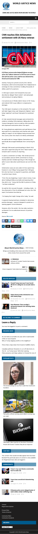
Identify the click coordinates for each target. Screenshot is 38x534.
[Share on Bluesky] (31, 221)
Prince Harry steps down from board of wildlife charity (18, 345)
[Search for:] (19, 22)
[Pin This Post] (12, 221)
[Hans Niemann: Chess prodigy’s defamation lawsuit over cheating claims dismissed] (5, 306)
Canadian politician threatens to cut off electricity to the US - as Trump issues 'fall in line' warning (18, 350)
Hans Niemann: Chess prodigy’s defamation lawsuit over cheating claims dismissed (23, 306)
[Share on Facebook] (3, 221)
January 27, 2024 (17, 289)
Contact (4, 505)
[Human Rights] (5, 471)
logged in (12, 326)
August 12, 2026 (17, 484)
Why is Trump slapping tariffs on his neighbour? (16, 341)
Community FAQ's (6, 516)
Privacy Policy (5, 510)
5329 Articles (29, 248)
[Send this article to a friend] (15, 221)
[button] (35, 18)
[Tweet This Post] (6, 221)
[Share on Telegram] (28, 221)
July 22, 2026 (16, 494)
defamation (16, 226)
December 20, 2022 (18, 299)
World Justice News (22, 43)
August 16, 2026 (17, 473)
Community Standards (8, 518)
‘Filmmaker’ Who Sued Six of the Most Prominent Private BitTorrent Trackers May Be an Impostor (18, 443)
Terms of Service (6, 512)
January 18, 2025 (8, 43)
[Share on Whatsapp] (22, 221)
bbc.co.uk (10, 216)
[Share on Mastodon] (25, 221)
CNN (8, 226)
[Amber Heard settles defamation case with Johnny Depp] (5, 296)
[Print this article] (18, 221)
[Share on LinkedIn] (9, 221)
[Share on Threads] (34, 221)
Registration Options (7, 506)
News (10, 28)
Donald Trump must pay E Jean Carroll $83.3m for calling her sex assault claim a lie (23, 284)
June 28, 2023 (16, 310)
